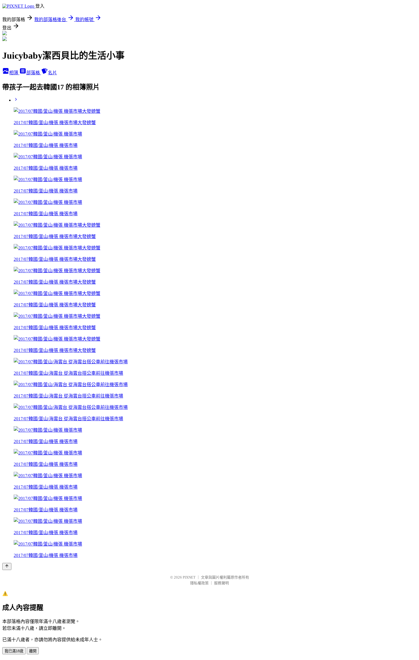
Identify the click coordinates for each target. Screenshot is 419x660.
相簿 (14, 72)
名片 (52, 72)
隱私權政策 (199, 583)
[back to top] (6, 566)
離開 (32, 651)
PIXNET (189, 577)
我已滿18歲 (14, 651)
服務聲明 (221, 583)
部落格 (33, 72)
